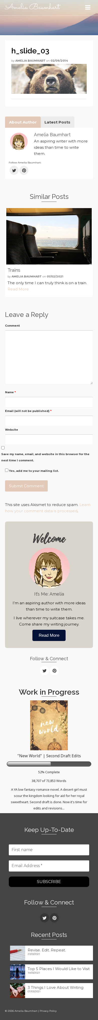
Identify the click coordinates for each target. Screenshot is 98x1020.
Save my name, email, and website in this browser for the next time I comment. (45, 457)
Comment (12, 325)
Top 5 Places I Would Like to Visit (59, 968)
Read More (18, 289)
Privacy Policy (48, 1011)
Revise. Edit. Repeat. (47, 950)
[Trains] (49, 236)
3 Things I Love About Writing (55, 987)
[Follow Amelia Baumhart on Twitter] (14, 170)
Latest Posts (57, 122)
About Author (23, 122)
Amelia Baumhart (32, 7)
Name (10, 392)
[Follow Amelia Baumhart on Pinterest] (23, 170)
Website (11, 429)
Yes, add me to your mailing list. (33, 471)
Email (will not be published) (28, 411)
